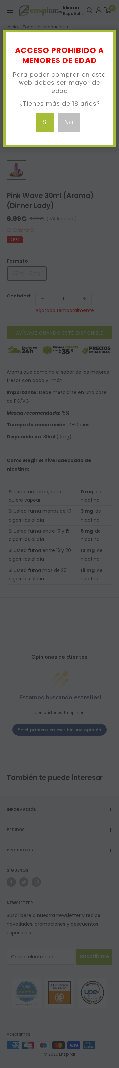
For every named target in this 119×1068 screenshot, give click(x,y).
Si (45, 122)
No (68, 122)
